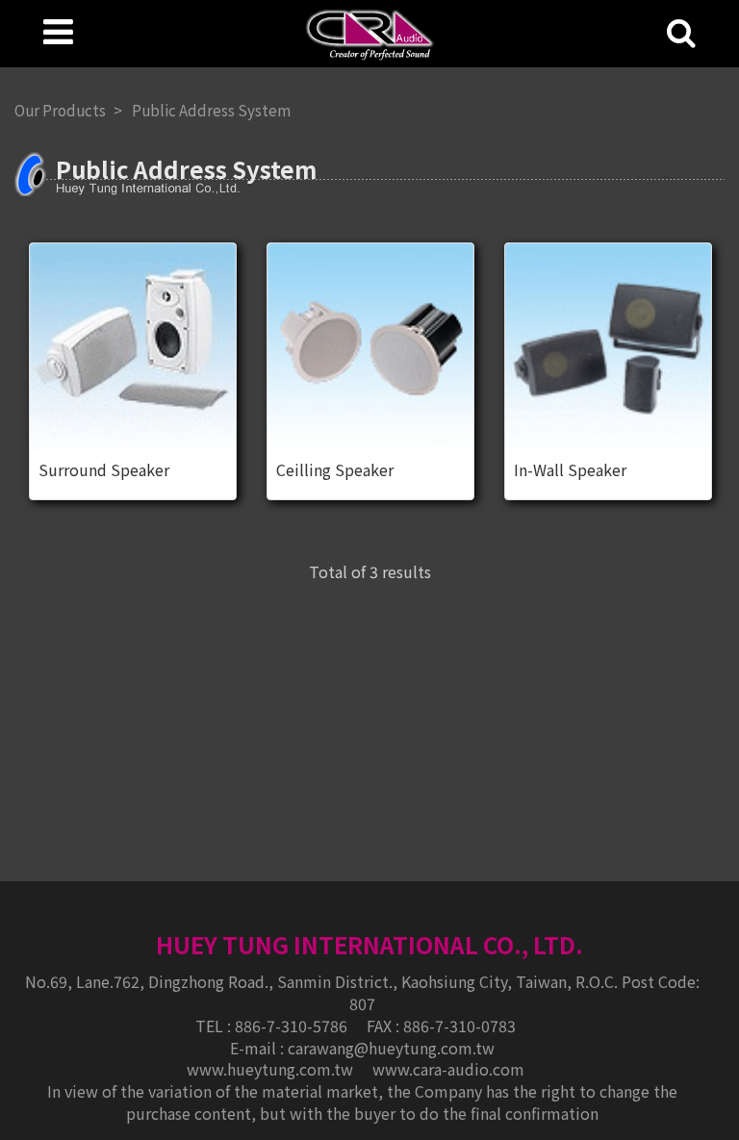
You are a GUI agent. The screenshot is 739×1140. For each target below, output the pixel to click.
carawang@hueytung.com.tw (391, 1047)
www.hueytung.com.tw (272, 1068)
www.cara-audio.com (448, 1068)
